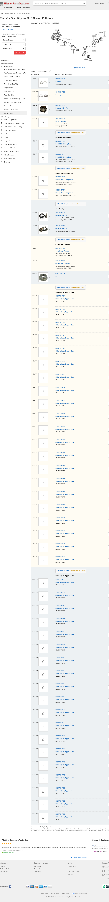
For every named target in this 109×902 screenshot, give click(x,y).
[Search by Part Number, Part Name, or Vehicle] (84, 3)
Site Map (70, 874)
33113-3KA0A (60, 261)
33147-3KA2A (60, 361)
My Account (37, 866)
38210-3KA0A (60, 177)
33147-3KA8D (60, 788)
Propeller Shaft (8, 87)
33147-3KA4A (60, 413)
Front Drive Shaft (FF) (11, 84)
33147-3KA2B (60, 374)
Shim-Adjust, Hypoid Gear (64, 299)
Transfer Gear (8, 113)
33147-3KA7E (60, 775)
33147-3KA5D (60, 710)
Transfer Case (8, 106)
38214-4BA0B (60, 154)
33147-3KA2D (60, 631)
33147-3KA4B (60, 426)
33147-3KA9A (60, 544)
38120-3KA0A (60, 105)
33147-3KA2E (60, 644)
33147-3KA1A (60, 335)
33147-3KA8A (60, 518)
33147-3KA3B (60, 400)
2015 (18, 14)
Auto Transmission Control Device (14, 69)
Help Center (37, 872)
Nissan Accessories (23, 7)
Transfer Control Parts (11, 109)
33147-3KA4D (60, 684)
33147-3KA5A (60, 439)
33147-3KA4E (60, 697)
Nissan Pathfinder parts (76, 829)
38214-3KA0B (60, 141)
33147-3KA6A (60, 465)
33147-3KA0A (60, 296)
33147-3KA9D (60, 814)
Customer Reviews (5, 869)
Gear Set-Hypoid (61, 215)
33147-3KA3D (60, 657)
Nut (56, 276)
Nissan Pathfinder (10, 14)
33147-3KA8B (60, 531)
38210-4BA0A (60, 190)
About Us (2, 866)
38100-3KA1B (60, 226)
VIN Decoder (3, 872)
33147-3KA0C (60, 322)
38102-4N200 (60, 118)
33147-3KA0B (60, 309)
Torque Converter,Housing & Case (14, 98)
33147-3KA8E (60, 801)
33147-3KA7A (60, 491)
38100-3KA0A (60, 212)
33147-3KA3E (60, 671)
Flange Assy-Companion (64, 179)
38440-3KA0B (60, 92)
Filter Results (20, 53)
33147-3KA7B (60, 504)
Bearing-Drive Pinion (62, 108)
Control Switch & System (12, 77)
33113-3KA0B (60, 248)
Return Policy (55, 893)
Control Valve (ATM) (10, 80)
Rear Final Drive (9, 95)
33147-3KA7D (60, 762)
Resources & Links (73, 872)
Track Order (37, 869)
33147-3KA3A (60, 387)
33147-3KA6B (60, 478)
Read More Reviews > (80, 857)
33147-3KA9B (60, 557)
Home (2, 14)
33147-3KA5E (60, 723)
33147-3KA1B (60, 348)
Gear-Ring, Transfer (62, 251)
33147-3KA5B (60, 452)
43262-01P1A (60, 273)
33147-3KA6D (60, 736)
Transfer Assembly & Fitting (12, 102)
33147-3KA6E (60, 749)
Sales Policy (44, 893)
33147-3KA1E (60, 618)
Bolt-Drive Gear (61, 121)
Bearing (58, 81)
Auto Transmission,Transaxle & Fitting (15, 73)
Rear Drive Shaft (9, 91)
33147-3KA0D (60, 579)
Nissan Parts (8, 7)
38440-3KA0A (60, 79)
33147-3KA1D (60, 605)
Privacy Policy (65, 893)
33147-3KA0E (60, 592)
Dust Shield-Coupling (63, 144)
